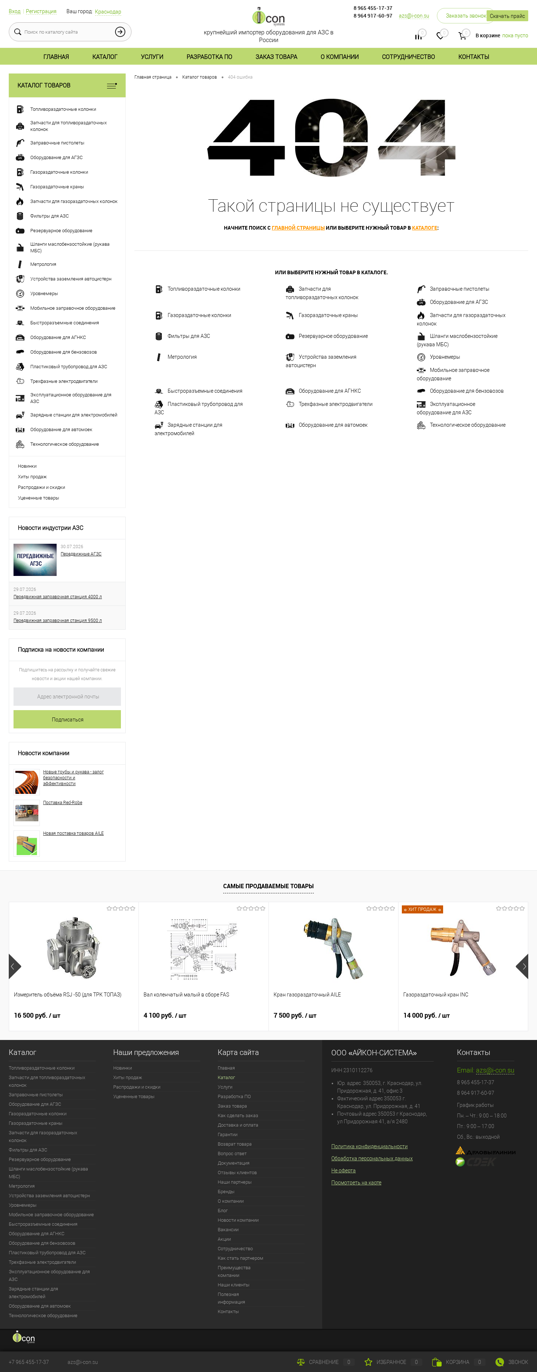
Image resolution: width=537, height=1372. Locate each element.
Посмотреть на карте (356, 1183)
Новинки (27, 466)
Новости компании (43, 753)
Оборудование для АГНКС (330, 391)
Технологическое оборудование (468, 425)
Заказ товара (276, 57)
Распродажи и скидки (41, 487)
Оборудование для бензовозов (467, 391)
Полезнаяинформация (231, 1298)
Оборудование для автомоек (333, 425)
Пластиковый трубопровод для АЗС (199, 408)
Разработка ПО (209, 57)
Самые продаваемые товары (268, 886)
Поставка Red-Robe (62, 802)
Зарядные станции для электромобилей (188, 429)
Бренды (226, 1191)
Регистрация (41, 11)
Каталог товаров (44, 85)
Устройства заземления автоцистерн (321, 361)
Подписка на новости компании (61, 649)
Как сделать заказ (238, 1115)
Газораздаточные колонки (199, 315)
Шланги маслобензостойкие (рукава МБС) (457, 340)
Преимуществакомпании (234, 1271)
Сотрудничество (408, 57)
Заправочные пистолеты (460, 289)
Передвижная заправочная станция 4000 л (58, 596)
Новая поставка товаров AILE (73, 833)
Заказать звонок (466, 16)
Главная (56, 57)
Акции (224, 1239)
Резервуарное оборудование (333, 336)
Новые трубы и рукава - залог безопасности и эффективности (73, 777)
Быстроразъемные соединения (205, 391)
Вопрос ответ (232, 1153)
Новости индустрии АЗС (50, 527)
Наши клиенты (234, 1285)
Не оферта (343, 1170)
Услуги (152, 57)
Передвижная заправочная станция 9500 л (58, 620)
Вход (14, 11)
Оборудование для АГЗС (459, 302)
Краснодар (108, 12)
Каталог (105, 57)
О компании (340, 57)
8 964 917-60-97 (373, 15)
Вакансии (228, 1229)
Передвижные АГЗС (81, 554)
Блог (223, 1210)
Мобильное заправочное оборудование (453, 374)
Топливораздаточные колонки (204, 289)
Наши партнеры (235, 1182)
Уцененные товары (38, 498)
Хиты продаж (32, 476)
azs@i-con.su (414, 16)
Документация (234, 1163)
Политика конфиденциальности (369, 1146)
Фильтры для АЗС (189, 336)
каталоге (424, 227)
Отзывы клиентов (237, 1172)
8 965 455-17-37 (373, 7)
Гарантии (227, 1134)
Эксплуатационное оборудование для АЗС (446, 408)
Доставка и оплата (238, 1125)
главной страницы (298, 227)
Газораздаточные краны (328, 315)
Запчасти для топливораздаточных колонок (322, 293)
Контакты (473, 57)
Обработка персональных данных (372, 1158)
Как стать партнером (240, 1258)
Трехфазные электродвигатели (336, 404)
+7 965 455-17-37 (29, 1362)
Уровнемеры (445, 357)
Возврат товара (235, 1144)
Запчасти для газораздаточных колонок (461, 319)
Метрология (182, 357)
